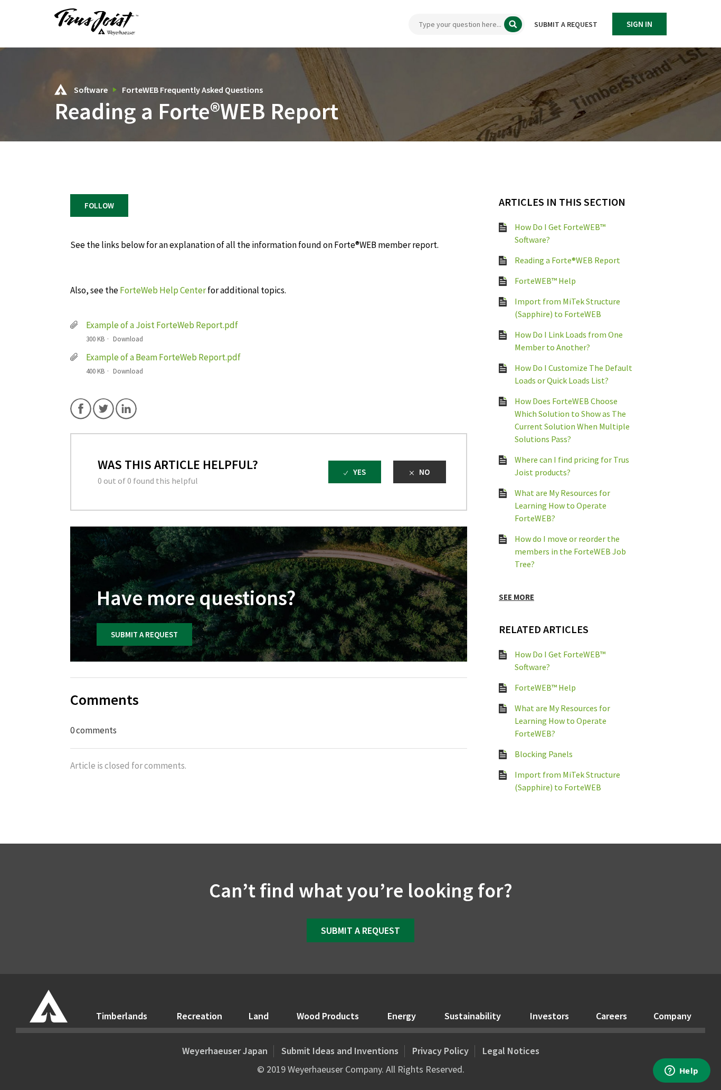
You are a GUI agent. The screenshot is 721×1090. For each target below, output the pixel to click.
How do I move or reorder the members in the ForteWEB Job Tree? (570, 551)
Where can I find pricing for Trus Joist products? (572, 465)
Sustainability (472, 1016)
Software (91, 89)
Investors (549, 1016)
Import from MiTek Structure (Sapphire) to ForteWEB (567, 307)
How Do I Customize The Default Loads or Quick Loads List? (573, 374)
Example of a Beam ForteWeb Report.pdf (163, 357)
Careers (611, 1016)
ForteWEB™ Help (545, 280)
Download (128, 338)
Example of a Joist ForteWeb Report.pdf (162, 325)
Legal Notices (510, 1051)
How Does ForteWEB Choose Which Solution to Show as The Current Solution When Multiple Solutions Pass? (572, 420)
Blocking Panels (544, 754)
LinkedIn (126, 408)
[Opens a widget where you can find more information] (681, 1071)
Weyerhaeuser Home (48, 1006)
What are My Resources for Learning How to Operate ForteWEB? (562, 505)
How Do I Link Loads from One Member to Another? (569, 340)
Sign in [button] (639, 24)
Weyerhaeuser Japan (225, 1051)
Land (259, 1016)
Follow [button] (99, 205)
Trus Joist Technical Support (60, 89)
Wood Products (328, 1016)
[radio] (354, 472)
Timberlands (121, 1016)
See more (516, 597)
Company (672, 1016)
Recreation (199, 1016)
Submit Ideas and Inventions (340, 1051)
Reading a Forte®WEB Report (567, 260)
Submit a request (565, 24)
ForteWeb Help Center (163, 290)
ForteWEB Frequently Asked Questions (192, 89)
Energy (401, 1016)
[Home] (96, 32)
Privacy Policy (440, 1051)
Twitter (103, 408)
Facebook (80, 408)
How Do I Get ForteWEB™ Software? (560, 233)
